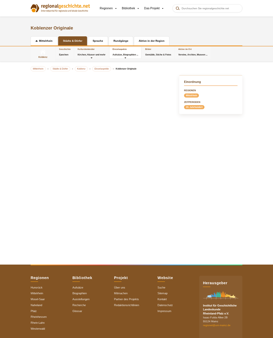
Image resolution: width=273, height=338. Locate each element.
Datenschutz (165, 305)
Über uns (119, 287)
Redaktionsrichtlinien (126, 305)
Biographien (79, 293)
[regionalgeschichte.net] (60, 7)
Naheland (36, 305)
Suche (161, 287)
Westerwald (38, 328)
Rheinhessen (39, 316)
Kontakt (162, 299)
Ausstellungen (81, 299)
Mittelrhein (191, 95)
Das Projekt (152, 8)
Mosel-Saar (38, 299)
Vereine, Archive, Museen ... (192, 52)
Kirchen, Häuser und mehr (91, 52)
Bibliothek (129, 8)
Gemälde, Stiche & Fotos (158, 52)
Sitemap (162, 293)
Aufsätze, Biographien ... (125, 52)
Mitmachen (121, 293)
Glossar (77, 311)
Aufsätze (77, 287)
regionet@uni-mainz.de (216, 325)
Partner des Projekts (126, 299)
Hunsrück (37, 287)
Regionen (106, 8)
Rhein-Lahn (38, 322)
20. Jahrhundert (194, 107)
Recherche (79, 305)
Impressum (164, 311)
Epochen (65, 52)
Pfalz (34, 311)
